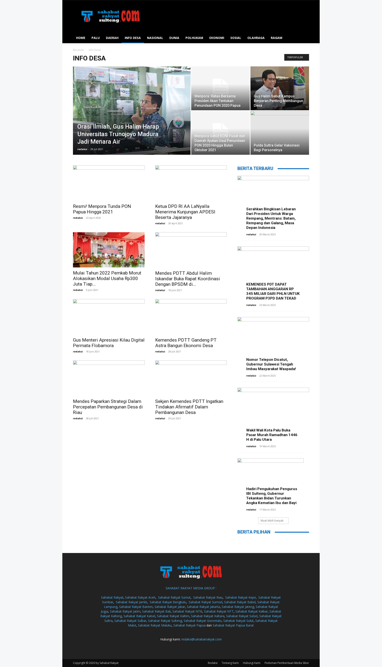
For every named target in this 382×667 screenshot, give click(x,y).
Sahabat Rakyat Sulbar (130, 621)
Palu (96, 38)
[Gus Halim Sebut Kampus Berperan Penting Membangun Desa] (279, 88)
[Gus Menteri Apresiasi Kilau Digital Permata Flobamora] (109, 316)
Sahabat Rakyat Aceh (140, 597)
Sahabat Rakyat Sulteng (165, 621)
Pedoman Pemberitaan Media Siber (287, 663)
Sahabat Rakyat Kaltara (207, 616)
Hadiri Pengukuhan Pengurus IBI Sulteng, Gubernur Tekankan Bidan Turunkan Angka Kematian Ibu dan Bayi (271, 496)
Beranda (78, 50)
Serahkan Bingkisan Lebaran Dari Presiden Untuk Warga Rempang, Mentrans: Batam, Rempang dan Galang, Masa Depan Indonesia (271, 218)
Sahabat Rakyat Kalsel (139, 616)
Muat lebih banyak (272, 520)
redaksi (82, 149)
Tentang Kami (230, 663)
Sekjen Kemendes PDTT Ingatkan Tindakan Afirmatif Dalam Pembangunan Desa (189, 407)
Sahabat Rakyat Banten (136, 607)
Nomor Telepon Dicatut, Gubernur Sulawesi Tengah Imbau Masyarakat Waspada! (271, 364)
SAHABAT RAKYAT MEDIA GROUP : (191, 588)
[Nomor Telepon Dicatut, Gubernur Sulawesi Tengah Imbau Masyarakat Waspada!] (273, 343)
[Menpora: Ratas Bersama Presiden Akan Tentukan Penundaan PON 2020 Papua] (220, 88)
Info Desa (133, 38)
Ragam (276, 38)
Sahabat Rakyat (112, 597)
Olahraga (256, 38)
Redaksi (213, 663)
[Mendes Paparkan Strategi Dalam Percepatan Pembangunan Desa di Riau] (109, 378)
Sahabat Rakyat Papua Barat (233, 625)
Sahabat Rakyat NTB (187, 611)
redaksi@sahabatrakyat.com (201, 639)
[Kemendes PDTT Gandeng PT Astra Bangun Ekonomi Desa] (191, 316)
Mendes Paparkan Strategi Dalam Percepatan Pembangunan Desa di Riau (108, 407)
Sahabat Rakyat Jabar (170, 607)
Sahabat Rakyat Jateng (238, 607)
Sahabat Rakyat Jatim (125, 611)
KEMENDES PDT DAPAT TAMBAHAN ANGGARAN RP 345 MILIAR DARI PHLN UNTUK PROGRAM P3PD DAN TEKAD (273, 291)
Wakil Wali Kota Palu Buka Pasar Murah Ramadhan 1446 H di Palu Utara (271, 435)
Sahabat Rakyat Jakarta (203, 607)
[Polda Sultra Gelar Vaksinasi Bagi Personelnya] (279, 133)
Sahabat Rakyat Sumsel (205, 602)
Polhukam (194, 38)
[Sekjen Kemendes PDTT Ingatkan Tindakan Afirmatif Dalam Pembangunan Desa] (191, 378)
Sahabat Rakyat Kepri (240, 597)
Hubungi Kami (251, 663)
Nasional (155, 38)
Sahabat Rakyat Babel (240, 602)
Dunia (174, 38)
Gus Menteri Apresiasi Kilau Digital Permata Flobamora (109, 342)
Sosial (235, 38)
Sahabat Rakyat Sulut (238, 621)
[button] (303, 38)
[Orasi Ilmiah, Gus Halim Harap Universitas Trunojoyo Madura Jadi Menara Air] (132, 110)
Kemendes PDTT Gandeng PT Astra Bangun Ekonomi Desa (186, 342)
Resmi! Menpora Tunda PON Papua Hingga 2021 (102, 209)
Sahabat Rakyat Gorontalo (203, 621)
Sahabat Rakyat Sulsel (242, 616)
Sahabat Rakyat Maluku (155, 625)
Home (80, 38)
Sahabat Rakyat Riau (208, 597)
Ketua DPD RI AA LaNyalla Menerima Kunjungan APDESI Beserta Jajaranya (185, 212)
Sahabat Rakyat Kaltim (173, 616)
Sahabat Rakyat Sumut (174, 597)
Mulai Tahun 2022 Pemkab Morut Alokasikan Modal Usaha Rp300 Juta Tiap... (107, 278)
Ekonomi (216, 38)
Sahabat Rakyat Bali (156, 611)
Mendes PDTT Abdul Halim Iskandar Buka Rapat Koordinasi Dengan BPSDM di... (187, 279)
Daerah (112, 38)
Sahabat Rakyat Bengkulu (168, 602)
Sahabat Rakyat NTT (219, 611)
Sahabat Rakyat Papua (189, 625)
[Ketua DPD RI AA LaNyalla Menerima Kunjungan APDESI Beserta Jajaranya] (191, 183)
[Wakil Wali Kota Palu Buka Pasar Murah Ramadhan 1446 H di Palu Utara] (273, 414)
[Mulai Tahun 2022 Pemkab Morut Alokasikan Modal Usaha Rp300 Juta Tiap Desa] (109, 249)
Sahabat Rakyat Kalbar (251, 611)
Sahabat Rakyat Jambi (131, 602)
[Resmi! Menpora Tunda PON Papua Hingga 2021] (109, 183)
